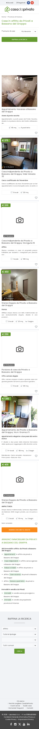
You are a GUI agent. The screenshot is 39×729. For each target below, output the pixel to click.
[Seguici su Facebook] (11, 724)
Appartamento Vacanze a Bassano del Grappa (19, 110)
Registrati (21, 3)
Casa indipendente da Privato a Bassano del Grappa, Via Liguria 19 (18, 241)
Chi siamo (20, 701)
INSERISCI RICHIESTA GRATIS (19, 530)
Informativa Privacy (26, 717)
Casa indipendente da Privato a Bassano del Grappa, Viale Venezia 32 (18, 174)
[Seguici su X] (19, 724)
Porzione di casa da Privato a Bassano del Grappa (16, 370)
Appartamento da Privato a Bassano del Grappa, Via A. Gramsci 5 (19, 431)
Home (4, 17)
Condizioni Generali (11, 717)
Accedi (10, 3)
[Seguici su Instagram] (15, 724)
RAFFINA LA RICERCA (19, 39)
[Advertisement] (19, 59)
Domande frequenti (16, 708)
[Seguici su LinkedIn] (28, 724)
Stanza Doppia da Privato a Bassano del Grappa (19, 304)
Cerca (19, 651)
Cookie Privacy (10, 719)
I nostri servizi (15, 706)
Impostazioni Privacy (26, 719)
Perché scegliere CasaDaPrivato (21, 703)
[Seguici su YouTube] (24, 724)
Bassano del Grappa (31, 17)
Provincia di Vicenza (15, 17)
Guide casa (27, 706)
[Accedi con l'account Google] (32, 2)
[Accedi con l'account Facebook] (28, 2)
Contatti (30, 708)
